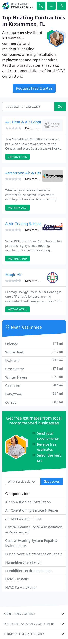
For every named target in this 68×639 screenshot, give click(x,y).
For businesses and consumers (29, 624)
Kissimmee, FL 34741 (39, 128)
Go (60, 106)
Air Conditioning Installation (28, 502)
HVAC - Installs (17, 579)
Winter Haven (34, 377)
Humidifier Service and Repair (29, 570)
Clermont (34, 385)
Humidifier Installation (23, 562)
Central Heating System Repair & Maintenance (31, 543)
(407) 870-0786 (17, 157)
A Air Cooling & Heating (25, 223)
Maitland (34, 360)
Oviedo (34, 402)
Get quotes (52, 481)
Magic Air (13, 274)
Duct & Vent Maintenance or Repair (33, 554)
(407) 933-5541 (17, 309)
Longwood (34, 393)
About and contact (20, 614)
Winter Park (34, 352)
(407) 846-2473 (17, 207)
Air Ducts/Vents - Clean (23, 518)
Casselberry (34, 368)
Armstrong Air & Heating (27, 172)
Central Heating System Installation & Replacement (33, 529)
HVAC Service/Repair (21, 587)
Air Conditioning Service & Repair (31, 510)
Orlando (34, 343)
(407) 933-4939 (17, 258)
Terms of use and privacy (24, 634)
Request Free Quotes (34, 88)
